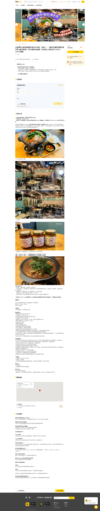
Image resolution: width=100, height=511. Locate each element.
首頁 (16, 43)
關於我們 (55, 504)
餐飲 (19, 43)
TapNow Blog (56, 506)
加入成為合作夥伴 (57, 507)
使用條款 (47, 498)
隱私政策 (50, 498)
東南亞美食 (24, 43)
